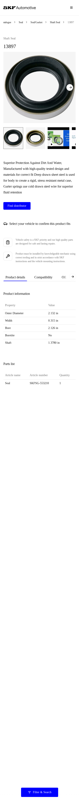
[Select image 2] (35, 138)
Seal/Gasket (36, 22)
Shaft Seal (55, 22)
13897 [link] (71, 22)
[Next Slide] (69, 87)
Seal (21, 22)
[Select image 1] (13, 138)
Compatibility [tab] (43, 277)
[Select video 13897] (58, 138)
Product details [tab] (15, 277)
